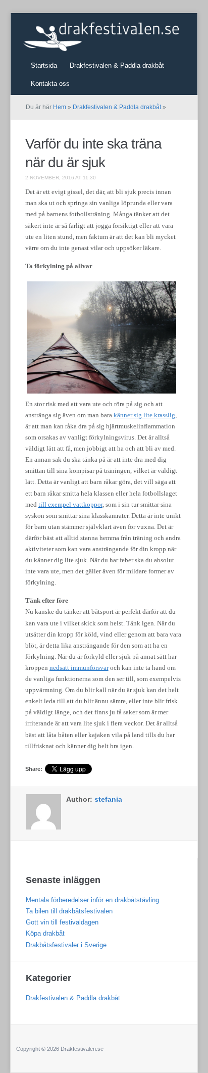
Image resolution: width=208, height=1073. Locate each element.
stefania (108, 799)
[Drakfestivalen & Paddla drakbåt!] (110, 32)
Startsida (44, 65)
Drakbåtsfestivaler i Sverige (66, 945)
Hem (59, 107)
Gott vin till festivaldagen (62, 922)
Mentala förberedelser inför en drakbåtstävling (92, 900)
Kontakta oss (50, 83)
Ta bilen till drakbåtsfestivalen (69, 911)
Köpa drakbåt (45, 933)
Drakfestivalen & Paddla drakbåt (117, 65)
